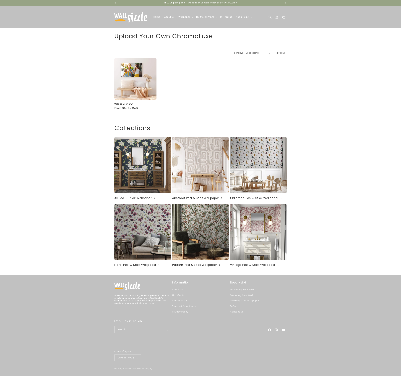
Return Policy (179, 300)
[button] (185, 17)
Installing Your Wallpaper (244, 300)
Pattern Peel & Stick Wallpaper (194, 265)
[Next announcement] (285, 3)
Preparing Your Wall (241, 295)
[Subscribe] (167, 329)
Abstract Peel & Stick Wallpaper (195, 198)
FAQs (233, 306)
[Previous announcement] (115, 3)
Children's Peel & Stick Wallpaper (254, 198)
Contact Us (236, 311)
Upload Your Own (123, 104)
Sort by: (238, 52)
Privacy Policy (180, 311)
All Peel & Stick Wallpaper (133, 198)
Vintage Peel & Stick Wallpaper (253, 265)
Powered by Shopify (142, 369)
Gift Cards (178, 295)
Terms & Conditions (184, 306)
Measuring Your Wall (242, 289)
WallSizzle (128, 369)
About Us (177, 289)
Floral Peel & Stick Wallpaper (135, 265)
